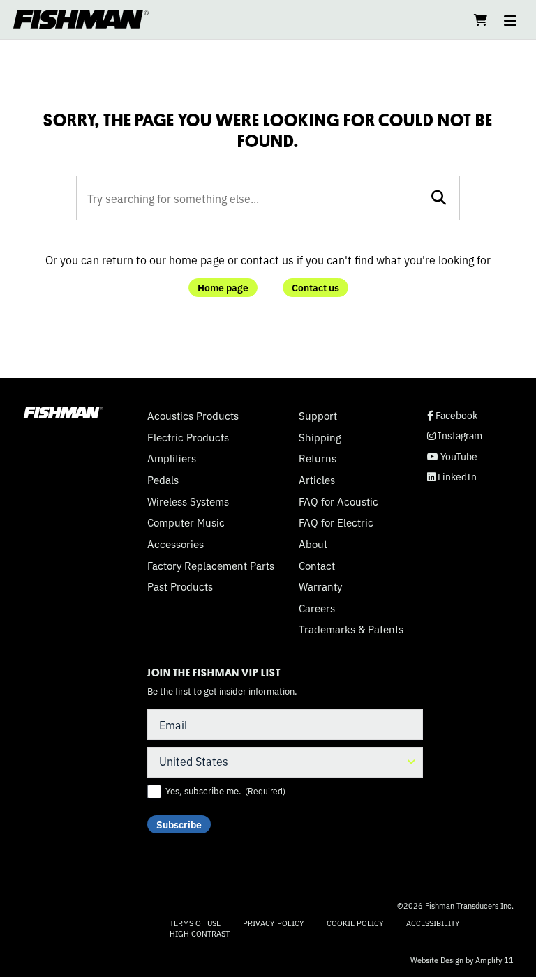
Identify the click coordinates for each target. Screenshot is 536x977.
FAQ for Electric (336, 522)
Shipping (320, 437)
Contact (317, 566)
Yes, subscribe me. (225, 791)
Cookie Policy (355, 922)
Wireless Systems (188, 501)
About (313, 544)
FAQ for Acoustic (338, 501)
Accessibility (433, 922)
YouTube (452, 456)
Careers (317, 608)
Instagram (454, 435)
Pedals (163, 480)
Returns (317, 458)
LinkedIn (452, 476)
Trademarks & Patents (351, 629)
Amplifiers (171, 458)
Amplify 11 (494, 959)
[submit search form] (438, 197)
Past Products (180, 586)
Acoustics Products (193, 416)
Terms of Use (195, 922)
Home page (223, 287)
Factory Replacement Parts (210, 566)
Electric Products (188, 437)
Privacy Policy (273, 922)
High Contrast (200, 933)
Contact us (315, 287)
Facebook (452, 415)
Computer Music (186, 522)
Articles (317, 480)
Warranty (320, 586)
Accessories (175, 544)
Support (318, 416)
